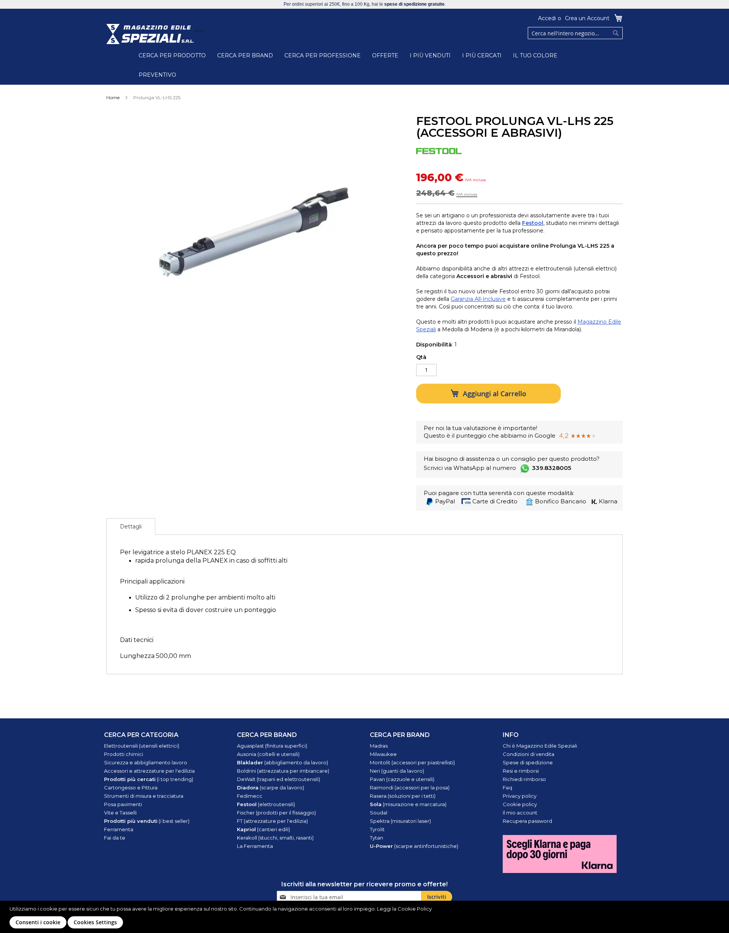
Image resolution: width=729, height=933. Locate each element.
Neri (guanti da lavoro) (397, 771)
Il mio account (520, 813)
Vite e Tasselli (120, 813)
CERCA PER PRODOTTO (172, 55)
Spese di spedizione (528, 762)
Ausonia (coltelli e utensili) (268, 754)
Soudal (378, 813)
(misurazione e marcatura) (408, 804)
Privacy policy (519, 796)
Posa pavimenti (123, 804)
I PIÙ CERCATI (482, 55)
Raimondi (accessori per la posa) (410, 787)
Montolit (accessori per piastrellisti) (412, 762)
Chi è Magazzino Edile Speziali (540, 746)
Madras (379, 746)
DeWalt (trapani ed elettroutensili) (278, 779)
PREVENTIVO (157, 74)
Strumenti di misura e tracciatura (143, 796)
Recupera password (527, 821)
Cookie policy (520, 804)
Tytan (376, 838)
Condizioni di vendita (528, 754)
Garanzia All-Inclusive (478, 299)
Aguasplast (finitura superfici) (272, 746)
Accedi (547, 18)
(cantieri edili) (263, 829)
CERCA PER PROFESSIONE (322, 55)
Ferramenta (118, 829)
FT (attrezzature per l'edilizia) (272, 821)
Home (113, 97)
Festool (532, 223)
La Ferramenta (255, 846)
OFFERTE (385, 55)
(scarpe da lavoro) (270, 787)
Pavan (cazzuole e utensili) (402, 779)
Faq (507, 787)
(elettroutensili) (266, 804)
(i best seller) (146, 821)
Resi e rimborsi (521, 771)
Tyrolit (377, 829)
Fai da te (114, 838)
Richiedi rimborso (524, 779)
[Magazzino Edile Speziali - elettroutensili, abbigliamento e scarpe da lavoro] (150, 34)
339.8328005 (551, 467)
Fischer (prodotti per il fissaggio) (276, 813)
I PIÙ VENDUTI (430, 55)
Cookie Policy (415, 909)
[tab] (130, 526)
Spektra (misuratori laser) (400, 821)
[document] (365, 916)
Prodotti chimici (123, 754)
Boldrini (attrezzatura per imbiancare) (283, 771)
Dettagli (131, 526)
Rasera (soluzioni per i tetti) (403, 796)
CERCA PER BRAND (245, 55)
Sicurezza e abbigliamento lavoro (145, 762)
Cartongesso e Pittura (131, 787)
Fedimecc (249, 796)
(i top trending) (148, 779)
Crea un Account (587, 18)
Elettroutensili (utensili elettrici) (141, 746)
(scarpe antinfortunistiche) (414, 846)
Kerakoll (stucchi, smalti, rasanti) (275, 838)
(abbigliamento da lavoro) (282, 762)
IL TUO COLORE (535, 55)
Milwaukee (383, 754)
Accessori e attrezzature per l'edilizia (149, 771)
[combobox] (575, 33)
